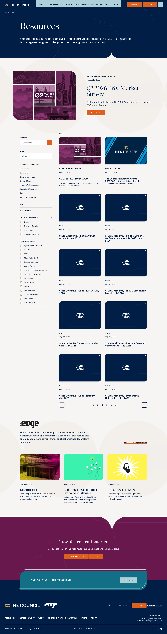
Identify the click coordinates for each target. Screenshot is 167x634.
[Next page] (144, 405)
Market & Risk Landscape (29, 185)
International (28, 230)
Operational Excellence (28, 189)
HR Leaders (28, 278)
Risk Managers (29, 303)
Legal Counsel (29, 282)
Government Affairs (27, 177)
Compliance (24, 173)
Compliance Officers (32, 262)
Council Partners (30, 266)
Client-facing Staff (31, 258)
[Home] (6, 12)
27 (116, 405)
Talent (22, 193)
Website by (155, 629)
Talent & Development (28, 197)
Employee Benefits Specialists (35, 270)
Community (24, 169)
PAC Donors (28, 299)
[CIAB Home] (17, 5)
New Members (29, 290)
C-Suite (27, 250)
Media (26, 286)
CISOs (26, 254)
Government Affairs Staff (33, 274)
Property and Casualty (32, 234)
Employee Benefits (31, 226)
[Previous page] (61, 405)
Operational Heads (31, 294)
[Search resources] (49, 142)
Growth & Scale (25, 181)
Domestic (27, 222)
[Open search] (160, 4)
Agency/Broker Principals (33, 246)
